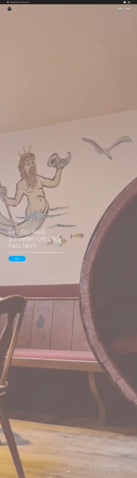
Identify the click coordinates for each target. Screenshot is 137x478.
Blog (128, 9)
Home (120, 9)
